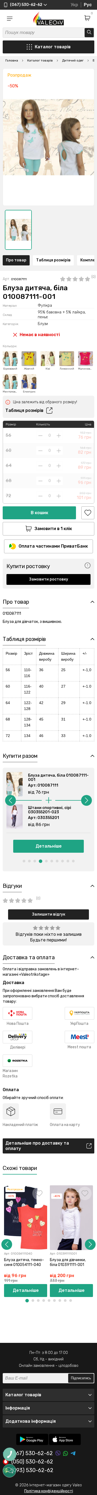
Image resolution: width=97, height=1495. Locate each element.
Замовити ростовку (48, 579)
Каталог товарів (53, 46)
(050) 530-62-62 (32, 1462)
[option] (18, 230)
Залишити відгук (48, 914)
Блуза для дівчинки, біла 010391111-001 (68, 1262)
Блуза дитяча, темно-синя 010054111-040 (24, 1262)
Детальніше (49, 846)
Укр (74, 4)
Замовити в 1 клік (53, 528)
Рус (88, 4)
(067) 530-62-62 (32, 1453)
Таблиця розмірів (53, 260)
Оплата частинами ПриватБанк (53, 546)
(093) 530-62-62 (32, 1470)
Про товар (16, 260)
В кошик (39, 512)
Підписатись (81, 1378)
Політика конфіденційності (48, 1491)
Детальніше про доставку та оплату (37, 1146)
